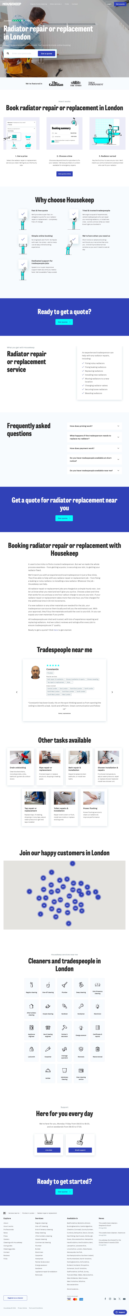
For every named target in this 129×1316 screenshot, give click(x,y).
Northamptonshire (74, 1255)
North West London (53, 691)
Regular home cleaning (38, 4)
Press (6, 1236)
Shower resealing (92, 679)
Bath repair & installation (55, 679)
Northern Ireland (87, 1255)
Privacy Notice (22, 1308)
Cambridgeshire (86, 1226)
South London (80, 691)
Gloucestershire (78, 1239)
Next (112, 692)
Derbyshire (78, 1233)
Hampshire (89, 1239)
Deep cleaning (40, 1233)
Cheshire (70, 1229)
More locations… (73, 1289)
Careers (6, 1239)
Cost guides (8, 1246)
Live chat (48, 1150)
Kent (91, 1242)
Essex (69, 1239)
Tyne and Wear (72, 1275)
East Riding (71, 1236)
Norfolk (79, 1252)
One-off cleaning (41, 1226)
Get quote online (64, 174)
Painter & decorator (42, 1262)
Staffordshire (72, 1272)
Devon (85, 1233)
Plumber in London (28, 1213)
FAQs (67, 4)
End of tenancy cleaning (44, 1229)
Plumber (50, 673)
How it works (8, 1226)
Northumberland (73, 1259)
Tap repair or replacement (55, 682)
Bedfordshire (72, 1223)
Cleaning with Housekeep (13, 1242)
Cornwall (77, 1229)
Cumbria (70, 1233)
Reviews (7, 1255)
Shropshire (85, 1265)
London (79, 1249)
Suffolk (80, 1272)
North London (88, 688)
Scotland (76, 1265)
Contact (75, 4)
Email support (80, 1150)
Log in (109, 4)
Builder (38, 1249)
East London (64, 688)
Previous (16, 692)
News (6, 1233)
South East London (68, 691)
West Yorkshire (72, 1281)
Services (39, 1218)
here (56, 630)
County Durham (87, 1229)
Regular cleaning (41, 1223)
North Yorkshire (85, 1259)
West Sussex (83, 1278)
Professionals (9, 1229)
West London (66, 694)
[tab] (94, 426)
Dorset (90, 1233)
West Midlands (72, 1278)
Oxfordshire (84, 1262)
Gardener (38, 1268)
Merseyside (71, 1252)
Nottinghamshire (73, 1262)
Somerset (70, 1268)
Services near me (13, 1213)
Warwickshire (88, 1275)
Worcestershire (72, 1285)
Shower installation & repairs (75, 679)
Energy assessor (41, 1265)
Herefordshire (72, 1242)
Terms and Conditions (36, 1308)
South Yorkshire (80, 1268)
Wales (80, 1275)
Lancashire (71, 1246)
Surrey (86, 1272)
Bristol (87, 1223)
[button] (94, 426)
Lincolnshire (71, 1249)
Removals (38, 1275)
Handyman (39, 1259)
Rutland (70, 1265)
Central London (52, 688)
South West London (53, 694)
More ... (69, 682)
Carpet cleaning (41, 1239)
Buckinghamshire (73, 1226)
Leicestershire (81, 1246)
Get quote (63, 322)
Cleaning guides (9, 1249)
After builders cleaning (43, 1236)
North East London (76, 688)
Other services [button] (55, 4)
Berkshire (81, 1223)
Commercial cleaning (43, 1242)
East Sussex (80, 1236)
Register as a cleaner (15, 1298)
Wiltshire (82, 1281)
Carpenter (39, 1255)
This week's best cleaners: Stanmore (112, 1233)
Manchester (87, 1249)
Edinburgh (89, 1236)
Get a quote (120, 4)
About (6, 1223)
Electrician (39, 1252)
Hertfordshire (83, 1242)
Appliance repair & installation (46, 1272)
